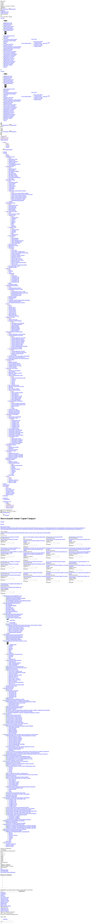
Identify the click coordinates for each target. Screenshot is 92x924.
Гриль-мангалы (14, 238)
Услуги (10, 478)
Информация (4, 903)
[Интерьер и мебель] (12, 63)
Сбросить (8, 864)
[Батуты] (12, 41)
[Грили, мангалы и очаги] (12, 33)
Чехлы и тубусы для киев (17, 392)
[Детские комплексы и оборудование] (12, 46)
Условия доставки (5, 899)
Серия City (26, 532)
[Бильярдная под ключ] (12, 58)
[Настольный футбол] (12, 29)
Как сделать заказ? (5, 897)
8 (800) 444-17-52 (4, 11)
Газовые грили (14, 217)
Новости (3, 895)
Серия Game (10, 532)
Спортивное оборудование (15, 288)
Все (1, 868)
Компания (3, 892)
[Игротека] (12, 37)
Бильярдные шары (13, 362)
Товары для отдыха (13, 319)
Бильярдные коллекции (64, 529)
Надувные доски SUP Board (17, 323)
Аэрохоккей (14, 275)
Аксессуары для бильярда (14, 370)
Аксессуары (14, 250)
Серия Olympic (4, 532)
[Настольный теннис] (12, 26)
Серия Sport (15, 532)
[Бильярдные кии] (12, 24)
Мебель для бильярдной (16, 465)
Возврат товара (4, 902)
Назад (7, 143)
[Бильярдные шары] (12, 49)
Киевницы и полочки (14, 447)
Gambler (48, 532)
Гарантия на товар (5, 901)
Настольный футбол (13, 205)
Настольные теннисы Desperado (8, 872)
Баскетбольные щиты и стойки (18, 291)
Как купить (8, 488)
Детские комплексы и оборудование (17, 334)
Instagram (7, 515)
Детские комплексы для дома (18, 351)
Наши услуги (4, 904)
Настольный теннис (13, 182)
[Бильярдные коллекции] (12, 61)
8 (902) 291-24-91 (4, 13)
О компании (3, 893)
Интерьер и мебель (13, 461)
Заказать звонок (4, 139)
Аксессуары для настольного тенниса (20, 193)
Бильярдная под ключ (14, 453)
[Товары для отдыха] (12, 44)
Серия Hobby (21, 532)
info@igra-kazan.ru (6, 512)
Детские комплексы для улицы (18, 337)
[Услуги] (12, 66)
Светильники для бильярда (15, 416)
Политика (3, 896)
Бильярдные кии (12, 168)
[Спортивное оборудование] (12, 39)
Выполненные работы (6, 905)
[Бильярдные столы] (12, 21)
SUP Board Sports (4, 869)
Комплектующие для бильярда (18, 403)
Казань (7, 147)
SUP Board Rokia (4, 871)
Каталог (8, 155)
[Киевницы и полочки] (12, 56)
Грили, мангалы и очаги (14, 213)
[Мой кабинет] (1, 123)
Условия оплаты (4, 898)
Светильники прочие (16, 438)
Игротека (11, 271)
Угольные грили (15, 229)
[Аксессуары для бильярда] (12, 51)
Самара (7, 145)
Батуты (10, 306)
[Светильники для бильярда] (12, 54)
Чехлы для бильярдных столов (18, 377)
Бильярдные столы (13, 159)
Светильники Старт (15, 420)
